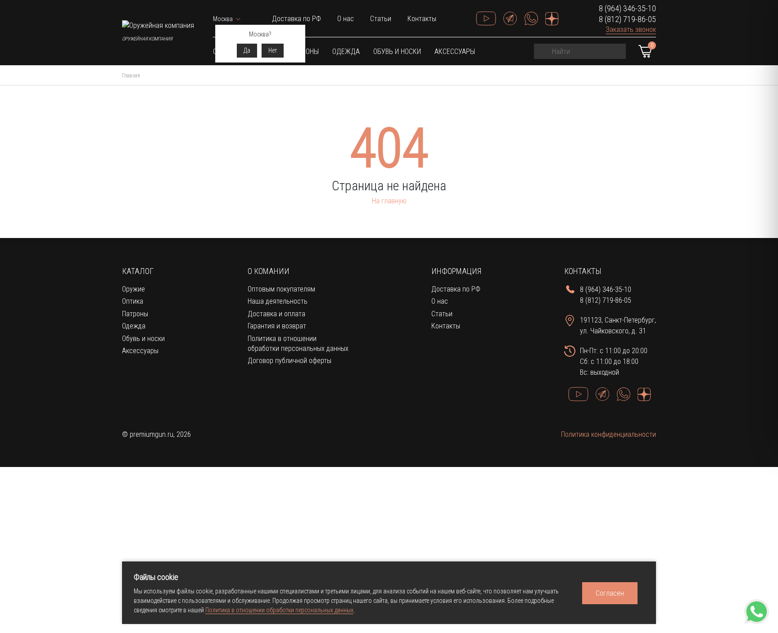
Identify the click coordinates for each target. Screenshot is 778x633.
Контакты (421, 18)
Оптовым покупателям (281, 289)
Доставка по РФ (296, 18)
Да (247, 50)
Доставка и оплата (276, 314)
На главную (389, 201)
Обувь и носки (397, 51)
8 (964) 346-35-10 (627, 8)
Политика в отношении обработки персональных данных (279, 610)
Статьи (380, 18)
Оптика (132, 301)
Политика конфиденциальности (608, 434)
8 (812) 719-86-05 (627, 19)
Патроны (135, 314)
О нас (345, 18)
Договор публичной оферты (289, 360)
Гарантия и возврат (277, 326)
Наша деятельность (278, 301)
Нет (272, 50)
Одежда (346, 51)
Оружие (133, 289)
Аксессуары (454, 51)
